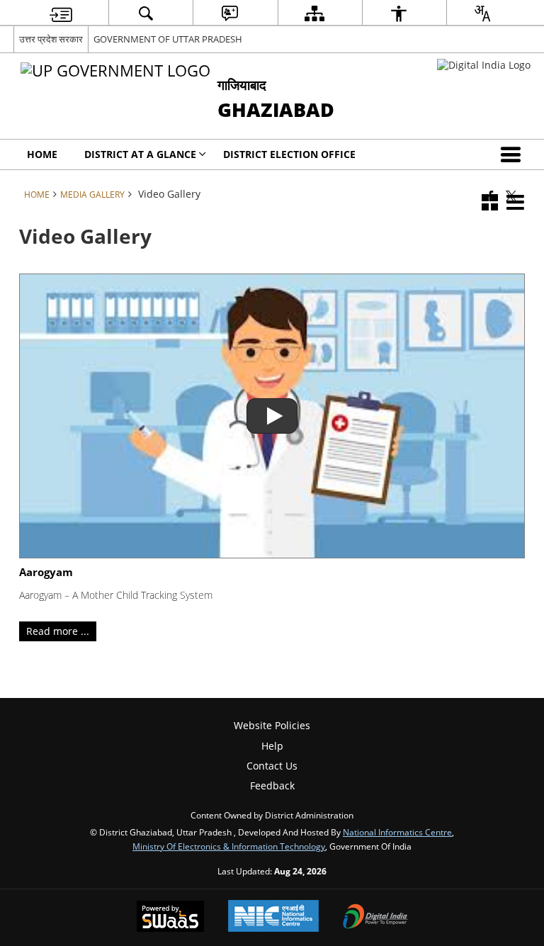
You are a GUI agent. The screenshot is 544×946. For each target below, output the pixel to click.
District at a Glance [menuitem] (140, 154)
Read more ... (57, 631)
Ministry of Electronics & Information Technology (228, 846)
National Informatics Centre (397, 832)
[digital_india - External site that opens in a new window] (484, 65)
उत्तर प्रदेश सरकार (51, 39)
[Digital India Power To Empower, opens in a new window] (375, 917)
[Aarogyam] (272, 416)
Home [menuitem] (42, 154)
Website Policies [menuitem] (272, 725)
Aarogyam (46, 572)
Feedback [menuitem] (272, 785)
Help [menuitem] (272, 746)
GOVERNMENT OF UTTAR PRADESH (168, 39)
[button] (514, 154)
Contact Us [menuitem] (272, 765)
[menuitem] (61, 13)
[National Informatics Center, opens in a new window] (273, 917)
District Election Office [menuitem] (289, 154)
